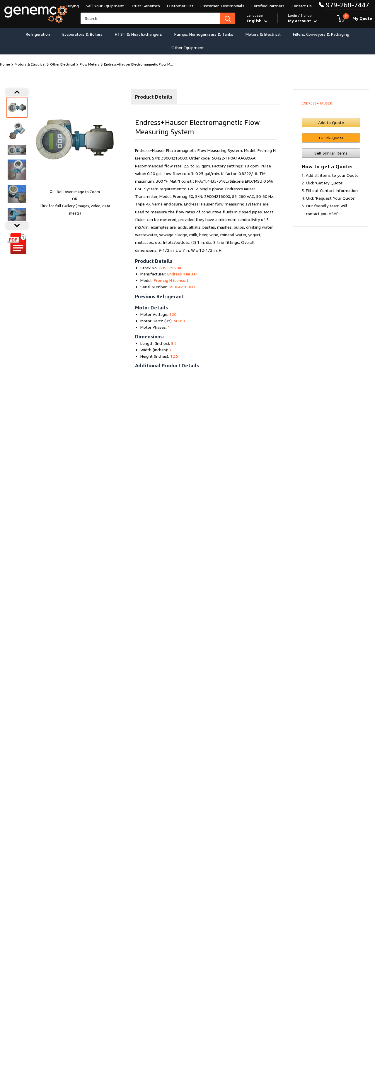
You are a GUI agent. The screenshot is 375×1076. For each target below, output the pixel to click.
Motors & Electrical (263, 34)
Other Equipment (187, 47)
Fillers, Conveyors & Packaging (321, 34)
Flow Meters (89, 64)
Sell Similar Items (330, 152)
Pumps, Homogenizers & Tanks (203, 34)
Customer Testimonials (222, 5)
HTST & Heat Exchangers (138, 34)
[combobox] (150, 18)
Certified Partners (267, 5)
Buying (73, 5)
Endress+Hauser (317, 103)
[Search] (227, 18)
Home (5, 64)
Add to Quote (331, 122)
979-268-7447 (346, 5)
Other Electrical (62, 64)
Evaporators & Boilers (82, 34)
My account (300, 20)
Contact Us (302, 5)
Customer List (180, 5)
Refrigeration (38, 34)
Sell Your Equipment (105, 5)
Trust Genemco (145, 5)
